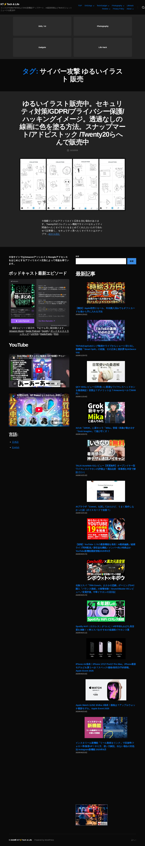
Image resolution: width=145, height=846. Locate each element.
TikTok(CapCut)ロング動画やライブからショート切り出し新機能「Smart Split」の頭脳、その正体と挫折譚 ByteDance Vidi (106, 349)
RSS (56, 334)
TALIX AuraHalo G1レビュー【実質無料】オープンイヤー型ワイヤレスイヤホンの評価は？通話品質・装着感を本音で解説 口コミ (106, 468)
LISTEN (34, 334)
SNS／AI (42, 26)
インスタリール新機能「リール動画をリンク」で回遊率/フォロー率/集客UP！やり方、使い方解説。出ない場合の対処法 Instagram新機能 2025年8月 (105, 746)
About (129, 9)
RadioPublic (46, 334)
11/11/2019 (74, 150)
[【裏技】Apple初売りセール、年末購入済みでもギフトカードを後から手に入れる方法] (106, 292)
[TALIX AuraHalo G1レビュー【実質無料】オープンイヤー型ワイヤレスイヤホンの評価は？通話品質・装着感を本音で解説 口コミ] (106, 450)
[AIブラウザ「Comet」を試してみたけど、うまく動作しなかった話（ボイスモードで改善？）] (106, 491)
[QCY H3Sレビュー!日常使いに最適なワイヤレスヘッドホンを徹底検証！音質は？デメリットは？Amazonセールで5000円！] (106, 371)
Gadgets (42, 47)
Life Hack (103, 47)
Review (105, 9)
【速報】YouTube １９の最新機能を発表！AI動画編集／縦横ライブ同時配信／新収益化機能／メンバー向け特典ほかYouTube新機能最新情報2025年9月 (105, 547)
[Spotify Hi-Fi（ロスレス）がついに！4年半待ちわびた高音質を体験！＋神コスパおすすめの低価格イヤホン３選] (106, 611)
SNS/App (88, 6)
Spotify (45, 331)
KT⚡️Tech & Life (10, 4)
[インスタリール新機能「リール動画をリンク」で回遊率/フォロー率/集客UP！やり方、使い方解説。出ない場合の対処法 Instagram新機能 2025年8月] (106, 727)
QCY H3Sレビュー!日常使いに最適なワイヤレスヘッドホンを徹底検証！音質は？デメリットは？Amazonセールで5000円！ (106, 390)
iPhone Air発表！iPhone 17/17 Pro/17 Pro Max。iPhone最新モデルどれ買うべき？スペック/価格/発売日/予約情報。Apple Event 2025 (106, 667)
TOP (80, 6)
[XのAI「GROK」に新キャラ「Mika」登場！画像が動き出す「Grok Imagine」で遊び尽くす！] (106, 412)
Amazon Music (16, 331)
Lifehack (130, 6)
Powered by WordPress (44, 840)
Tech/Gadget (102, 6)
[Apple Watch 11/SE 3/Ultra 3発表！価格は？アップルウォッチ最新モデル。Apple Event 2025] (106, 689)
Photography (117, 6)
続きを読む (54, 234)
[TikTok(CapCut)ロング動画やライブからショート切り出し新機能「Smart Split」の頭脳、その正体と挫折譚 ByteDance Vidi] (106, 330)
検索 (77, 256)
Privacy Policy (118, 9)
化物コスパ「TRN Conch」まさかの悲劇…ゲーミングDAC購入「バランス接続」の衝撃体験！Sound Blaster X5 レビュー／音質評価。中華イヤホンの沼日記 (105, 588)
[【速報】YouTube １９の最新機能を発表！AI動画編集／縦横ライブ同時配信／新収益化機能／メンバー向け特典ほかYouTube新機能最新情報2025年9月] (106, 529)
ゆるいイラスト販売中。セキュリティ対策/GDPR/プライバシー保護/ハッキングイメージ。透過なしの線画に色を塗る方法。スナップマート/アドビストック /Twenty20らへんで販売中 (72, 123)
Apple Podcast (33, 331)
